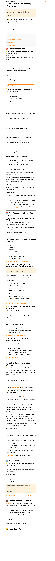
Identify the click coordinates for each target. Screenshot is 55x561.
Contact (47, 536)
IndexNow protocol (20, 467)
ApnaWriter (8, 503)
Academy (32, 1)
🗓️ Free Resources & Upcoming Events (15, 39)
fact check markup (18, 384)
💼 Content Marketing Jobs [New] (14, 43)
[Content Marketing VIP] (11, 1)
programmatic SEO (13, 207)
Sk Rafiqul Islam (10, 455)
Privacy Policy (40, 536)
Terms (44, 536)
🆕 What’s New (10, 42)
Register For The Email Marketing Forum (17, 303)
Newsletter (27, 1)
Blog (36, 1)
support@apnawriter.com (27, 521)
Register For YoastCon (13, 357)
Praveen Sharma (15, 387)
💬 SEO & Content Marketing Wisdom (15, 40)
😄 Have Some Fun (11, 45)
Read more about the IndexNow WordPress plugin (19, 495)
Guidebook (41, 1)
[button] (47, 1)
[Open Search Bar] (45, 1)
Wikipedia (23, 396)
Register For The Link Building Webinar (17, 335)
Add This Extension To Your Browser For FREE (18, 261)
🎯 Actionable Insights (12, 37)
